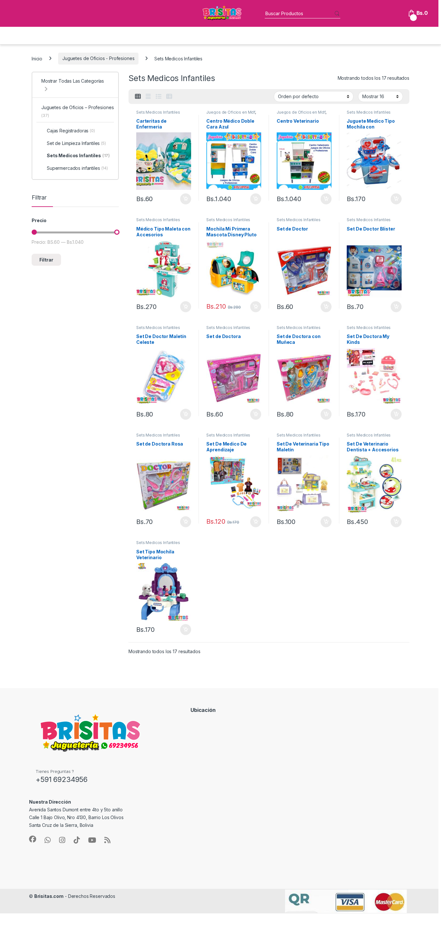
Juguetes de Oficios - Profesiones (98, 58)
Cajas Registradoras (71, 130)
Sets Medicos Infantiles (158, 112)
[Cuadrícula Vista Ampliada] (148, 96)
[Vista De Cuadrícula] (138, 96)
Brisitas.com (49, 896)
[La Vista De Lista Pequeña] (169, 96)
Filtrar (46, 259)
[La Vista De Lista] (158, 96)
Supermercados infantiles (77, 168)
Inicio (37, 58)
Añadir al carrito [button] (184, 198)
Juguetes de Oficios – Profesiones (77, 111)
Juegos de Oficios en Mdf (230, 112)
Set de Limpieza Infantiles (76, 143)
